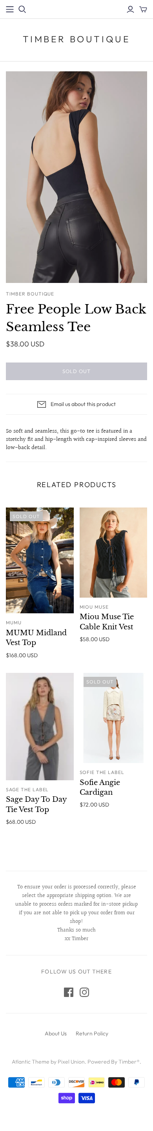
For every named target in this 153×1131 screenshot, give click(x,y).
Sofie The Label (102, 772)
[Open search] (22, 9)
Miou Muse (94, 607)
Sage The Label (27, 789)
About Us (56, 1033)
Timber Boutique (77, 39)
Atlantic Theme (30, 1061)
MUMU (14, 622)
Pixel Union (71, 1061)
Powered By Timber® (113, 1061)
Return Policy (92, 1033)
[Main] (10, 9)
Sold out (76, 371)
